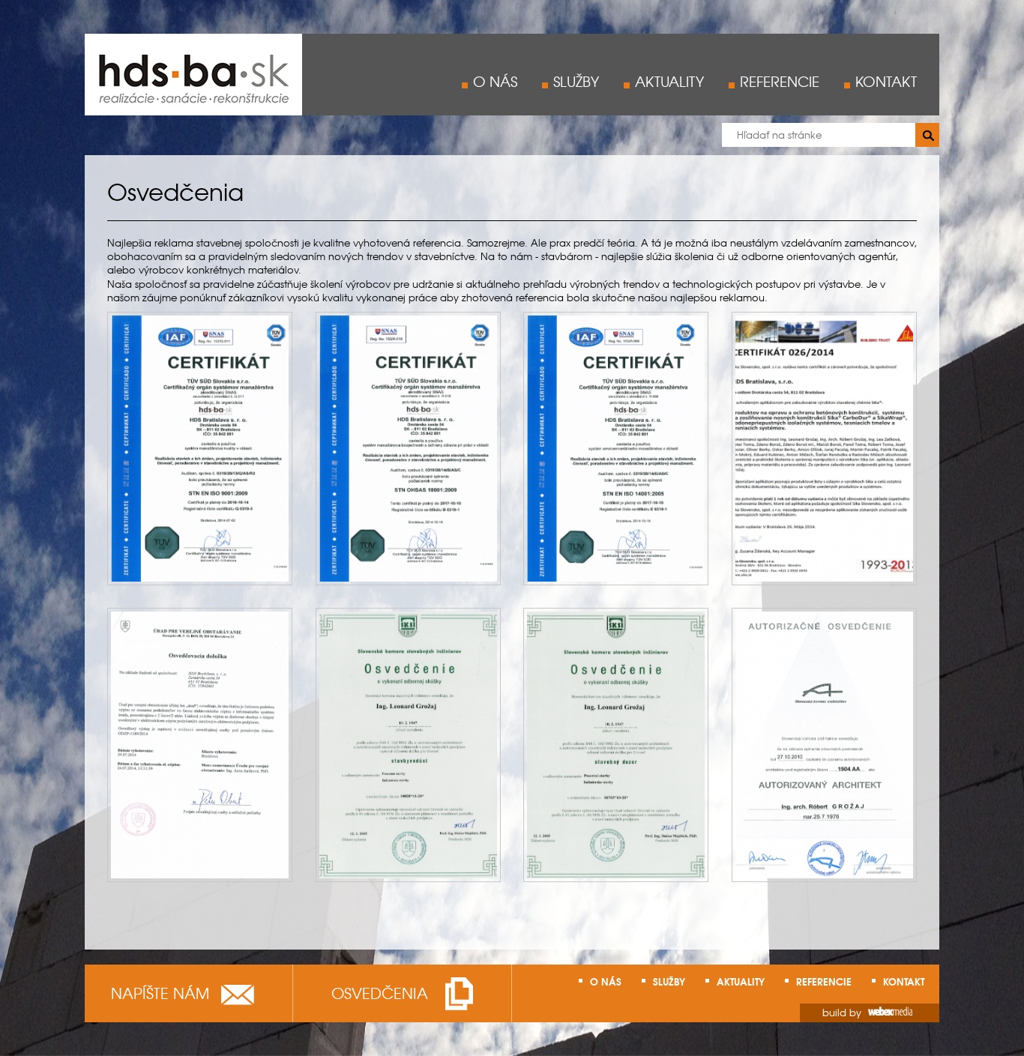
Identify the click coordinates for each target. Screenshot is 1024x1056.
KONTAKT (886, 80)
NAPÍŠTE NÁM (160, 992)
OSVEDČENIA (379, 992)
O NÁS (495, 80)
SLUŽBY (576, 80)
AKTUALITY (669, 80)
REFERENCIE (779, 80)
